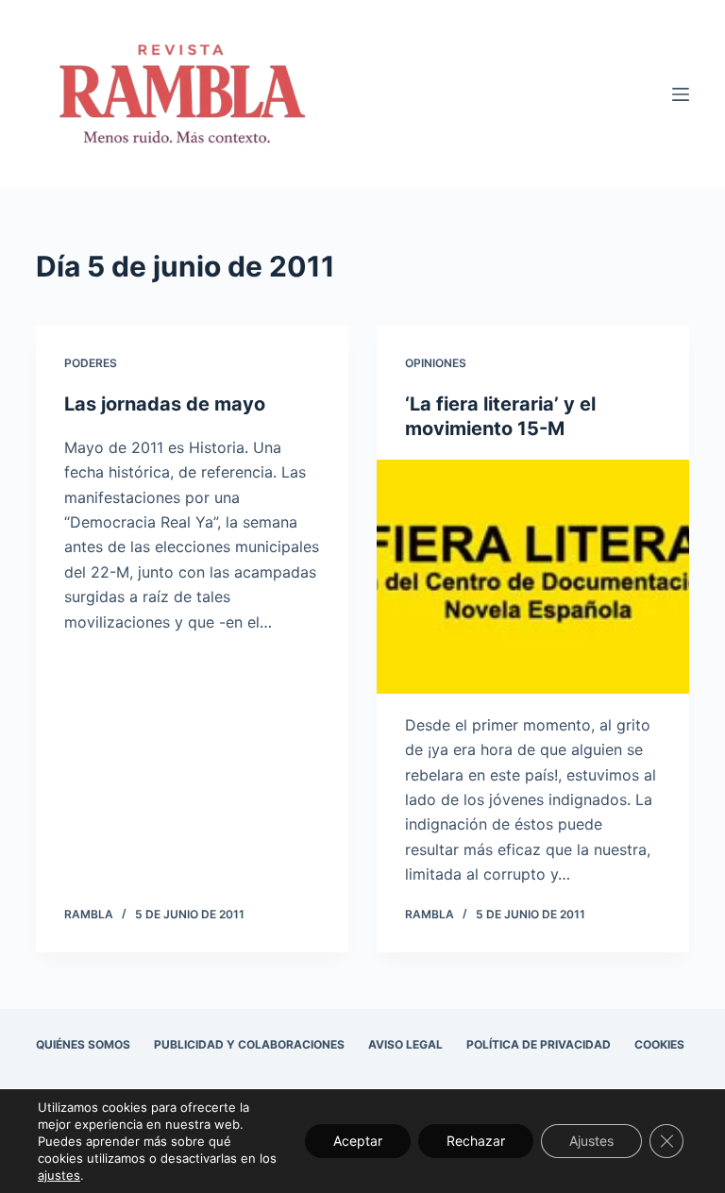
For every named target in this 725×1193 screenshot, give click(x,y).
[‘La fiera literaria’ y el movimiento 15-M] (533, 577)
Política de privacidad (538, 1044)
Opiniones (435, 363)
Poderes (90, 363)
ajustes (59, 1175)
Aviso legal (405, 1044)
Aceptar (357, 1141)
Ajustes (591, 1141)
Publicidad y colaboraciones (249, 1044)
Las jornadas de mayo (164, 404)
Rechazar (476, 1141)
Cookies (659, 1044)
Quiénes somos (83, 1044)
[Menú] (680, 94)
